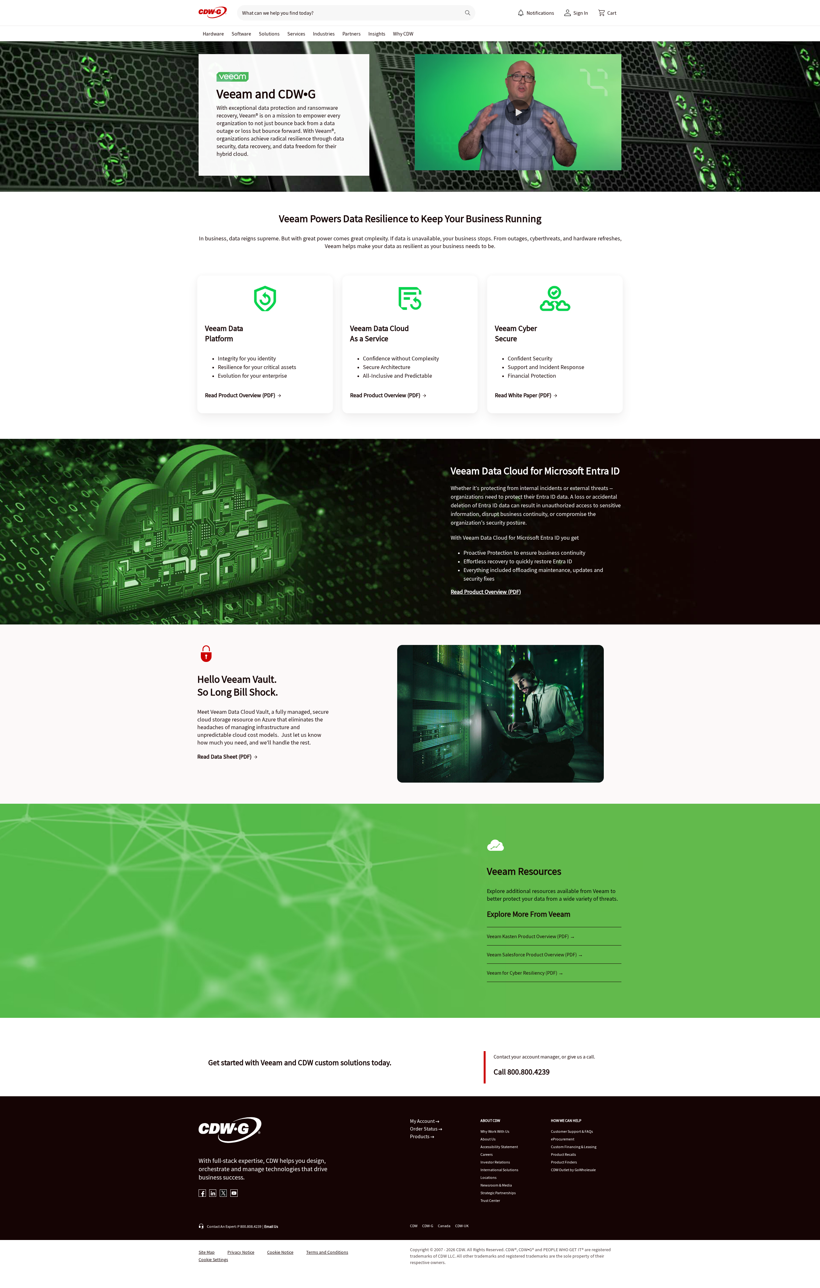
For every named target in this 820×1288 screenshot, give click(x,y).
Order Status (424, 1128)
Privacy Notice (240, 1252)
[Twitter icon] (223, 1193)
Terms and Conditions (327, 1252)
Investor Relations (495, 1162)
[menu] (536, 12)
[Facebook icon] (202, 1193)
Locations (488, 1177)
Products (420, 1136)
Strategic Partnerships (498, 1192)
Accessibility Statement (499, 1146)
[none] (213, 33)
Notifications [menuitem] (540, 13)
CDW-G (427, 1225)
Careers (486, 1154)
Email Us (271, 1226)
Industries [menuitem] (324, 33)
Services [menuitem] (296, 33)
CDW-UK (462, 1225)
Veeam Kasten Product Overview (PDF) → (531, 936)
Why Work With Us (494, 1131)
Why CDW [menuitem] (403, 33)
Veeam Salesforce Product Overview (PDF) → (535, 954)
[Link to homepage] (213, 12)
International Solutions (499, 1169)
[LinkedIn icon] (213, 1193)
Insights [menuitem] (376, 33)
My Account (423, 1121)
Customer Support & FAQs (572, 1131)
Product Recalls (563, 1154)
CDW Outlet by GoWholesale (573, 1169)
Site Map (207, 1252)
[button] (607, 12)
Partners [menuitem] (351, 33)
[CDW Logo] (213, 12)
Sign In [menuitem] (580, 13)
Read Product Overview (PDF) (486, 591)
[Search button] (468, 13)
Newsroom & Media (496, 1185)
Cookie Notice (280, 1252)
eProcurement (562, 1139)
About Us (488, 1139)
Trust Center (490, 1200)
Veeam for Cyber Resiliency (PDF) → (525, 973)
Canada (444, 1225)
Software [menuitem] (241, 33)
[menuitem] (521, 13)
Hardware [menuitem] (213, 33)
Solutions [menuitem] (269, 33)
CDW (413, 1225)
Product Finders (564, 1162)
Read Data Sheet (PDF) (224, 756)
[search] (346, 12)
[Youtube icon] (234, 1193)
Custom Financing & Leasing (573, 1146)
